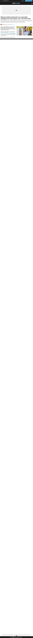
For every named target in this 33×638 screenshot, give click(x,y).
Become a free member (29, 0)
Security (13, 24)
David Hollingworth (4, 24)
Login (23, 0)
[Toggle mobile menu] (31, 3)
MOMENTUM (6, 0)
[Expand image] (17, 34)
